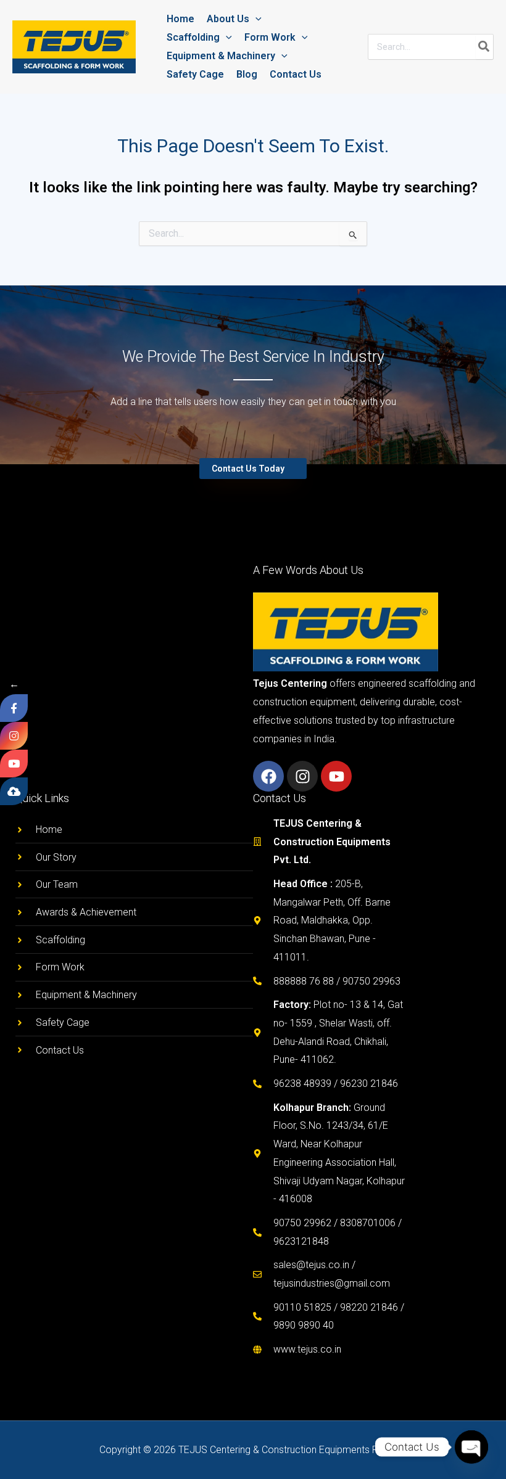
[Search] (484, 47)
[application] (255, 19)
